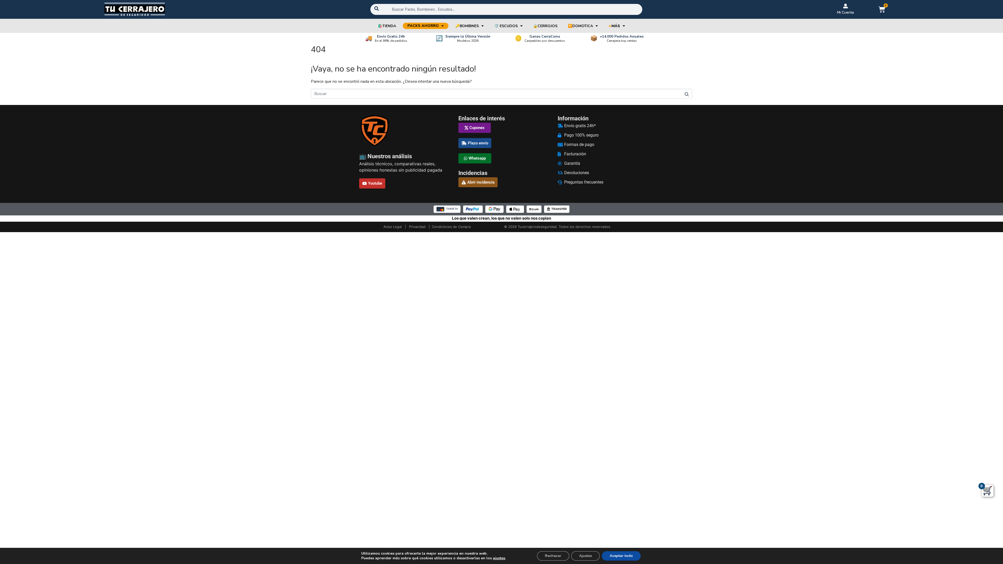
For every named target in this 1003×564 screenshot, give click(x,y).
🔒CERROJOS (545, 26)
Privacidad (417, 227)
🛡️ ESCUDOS (506, 26)
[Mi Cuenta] (845, 6)
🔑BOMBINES (467, 26)
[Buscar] (686, 94)
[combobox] (506, 9)
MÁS (614, 26)
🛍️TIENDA (387, 26)
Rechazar (553, 555)
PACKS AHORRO (423, 25)
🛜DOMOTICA (580, 26)
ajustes (499, 558)
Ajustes (585, 555)
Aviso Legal (392, 227)
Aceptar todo (621, 555)
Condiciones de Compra (451, 227)
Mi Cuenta (845, 12)
